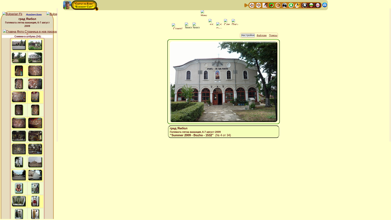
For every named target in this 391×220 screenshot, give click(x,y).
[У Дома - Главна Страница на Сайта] (304, 5)
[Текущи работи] (278, 5)
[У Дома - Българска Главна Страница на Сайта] (311, 5)
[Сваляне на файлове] (291, 5)
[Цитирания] (271, 5)
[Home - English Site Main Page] (317, 5)
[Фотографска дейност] (284, 5)
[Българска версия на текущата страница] (56, 14)
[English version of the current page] (12, 14)
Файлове (262, 35)
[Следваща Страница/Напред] (258, 5)
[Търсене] (297, 5)
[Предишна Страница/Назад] (251, 5)
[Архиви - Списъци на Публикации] (264, 5)
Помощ (273, 35)
